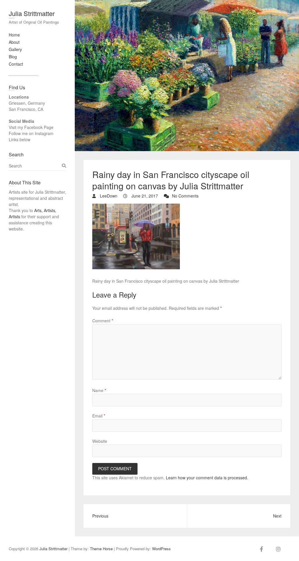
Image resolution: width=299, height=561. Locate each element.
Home (14, 35)
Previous (100, 516)
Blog (13, 57)
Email (98, 416)
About (14, 42)
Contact (16, 64)
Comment (102, 321)
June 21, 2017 (144, 196)
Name (99, 390)
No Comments (185, 196)
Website (99, 441)
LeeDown (108, 196)
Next (277, 516)
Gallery (15, 49)
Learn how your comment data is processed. (207, 477)
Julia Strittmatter (32, 13)
